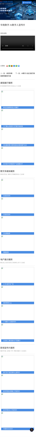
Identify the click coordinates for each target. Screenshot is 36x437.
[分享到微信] (16, 66)
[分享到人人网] (14, 66)
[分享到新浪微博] (7, 66)
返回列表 (9, 73)
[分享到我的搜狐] (12, 66)
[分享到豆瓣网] (9, 66)
